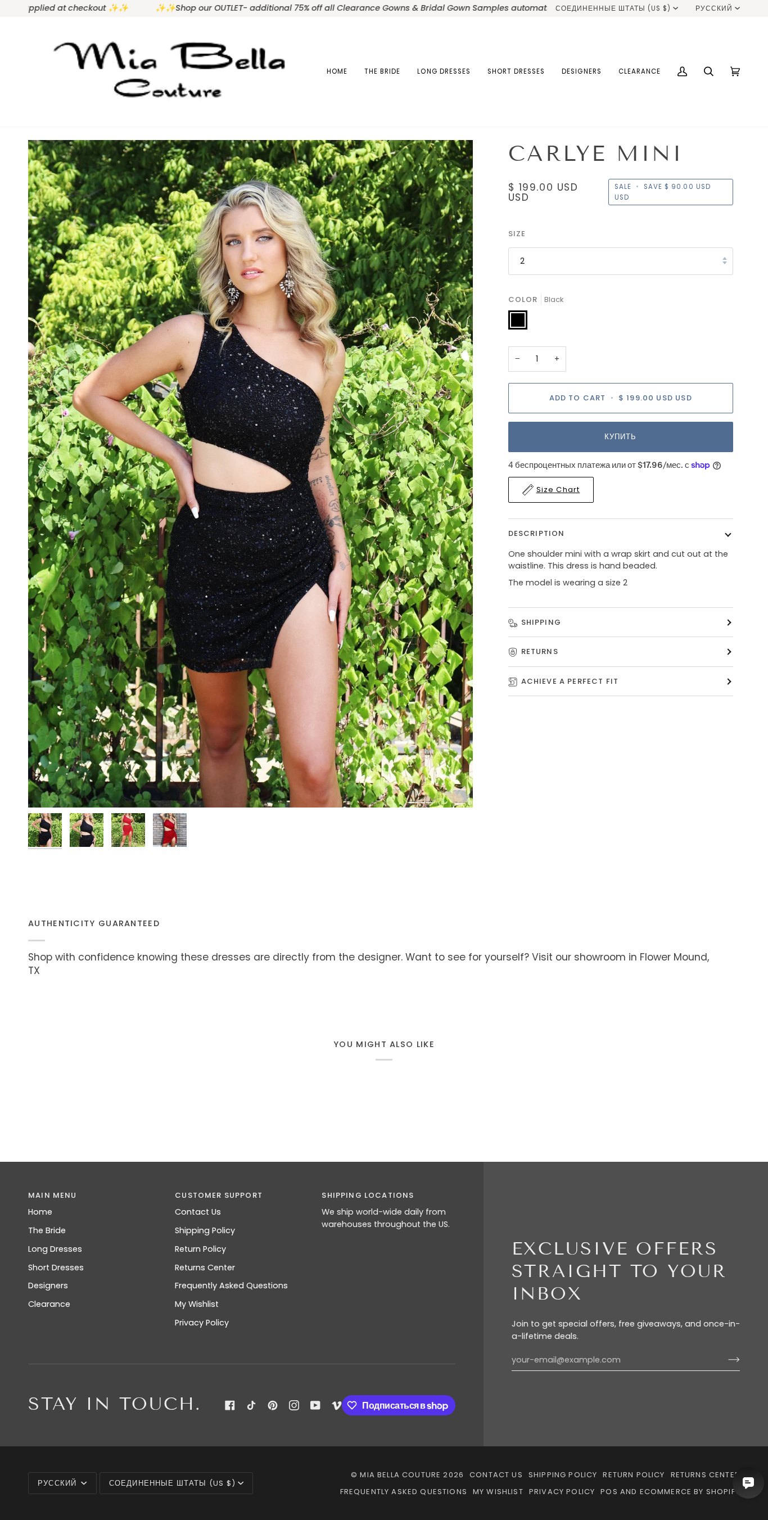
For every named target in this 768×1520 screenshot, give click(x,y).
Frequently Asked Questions (231, 1285)
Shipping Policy (205, 1230)
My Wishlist (197, 1304)
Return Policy (200, 1249)
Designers (48, 1285)
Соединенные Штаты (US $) (613, 8)
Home (40, 1211)
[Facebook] (230, 1405)
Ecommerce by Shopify (690, 1491)
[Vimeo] (337, 1405)
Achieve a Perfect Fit (570, 681)
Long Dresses (55, 1249)
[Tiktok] (251, 1405)
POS (609, 1491)
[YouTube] (315, 1405)
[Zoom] (49, 786)
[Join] (725, 1360)
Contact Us (198, 1211)
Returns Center (205, 1267)
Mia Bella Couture (400, 1474)
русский (714, 8)
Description (536, 533)
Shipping (541, 622)
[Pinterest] (273, 1405)
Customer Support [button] (219, 1195)
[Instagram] (294, 1405)
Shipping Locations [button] (368, 1195)
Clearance (49, 1304)
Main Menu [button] (52, 1195)
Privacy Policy (202, 1322)
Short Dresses (56, 1267)
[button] (382, 72)
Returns (539, 652)
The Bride (47, 1230)
